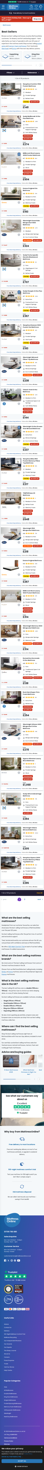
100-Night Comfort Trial (16, 946)
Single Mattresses (10, 1400)
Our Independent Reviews (12, 1341)
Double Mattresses (10, 1394)
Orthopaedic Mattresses (12, 1410)
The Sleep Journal (10, 1351)
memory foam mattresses (18, 46)
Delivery (6, 1331)
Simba (4, 972)
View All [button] (39, 893)
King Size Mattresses (11, 1397)
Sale (5, 1387)
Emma (14, 49)
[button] (22, 1457)
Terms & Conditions (10, 1438)
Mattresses (7, 25)
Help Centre (8, 1370)
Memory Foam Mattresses (12, 1407)
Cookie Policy (28, 1454)
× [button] (41, 1447)
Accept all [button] (22, 1461)
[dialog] (22, 1457)
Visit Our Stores (9, 1367)
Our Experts (8, 1347)
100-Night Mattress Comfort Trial (14, 1334)
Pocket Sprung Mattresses (12, 1404)
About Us (7, 1354)
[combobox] (33, 73)
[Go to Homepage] (13, 7)
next (39, 899)
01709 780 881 (10, 1231)
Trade (6, 1364)
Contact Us (7, 1327)
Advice (6, 1324)
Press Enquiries (9, 1360)
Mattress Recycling (10, 1337)
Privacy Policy (8, 1441)
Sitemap (7, 1444)
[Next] (40, 65)
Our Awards (8, 1344)
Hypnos (4, 974)
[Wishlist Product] (18, 98)
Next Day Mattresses (10, 1417)
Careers (7, 1357)
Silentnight (5, 49)
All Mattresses (8, 1390)
